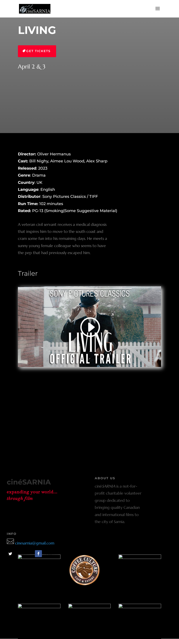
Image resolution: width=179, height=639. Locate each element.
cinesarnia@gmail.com (30, 543)
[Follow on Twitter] (10, 553)
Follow (22, 554)
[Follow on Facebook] (38, 553)
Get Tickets (38, 51)
